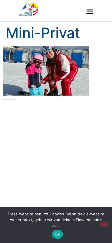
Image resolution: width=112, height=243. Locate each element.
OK (57, 234)
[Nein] (104, 224)
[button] (89, 11)
